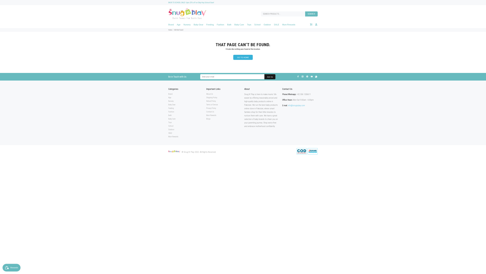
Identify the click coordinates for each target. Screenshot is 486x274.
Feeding (171, 108)
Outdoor (171, 130)
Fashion (171, 112)
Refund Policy (211, 101)
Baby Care (171, 119)
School (170, 126)
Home (170, 30)
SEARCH (311, 14)
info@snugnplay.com (296, 105)
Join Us (270, 77)
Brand (170, 94)
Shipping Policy (211, 98)
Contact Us (210, 112)
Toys (170, 122)
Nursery (171, 101)
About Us (209, 94)
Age (169, 98)
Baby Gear (171, 105)
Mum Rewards (173, 137)
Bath (170, 115)
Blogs (208, 119)
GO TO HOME (243, 57)
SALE (170, 133)
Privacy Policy (211, 108)
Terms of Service (212, 105)
